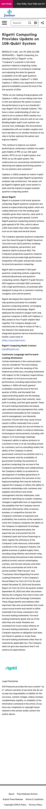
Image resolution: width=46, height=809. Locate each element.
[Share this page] (42, 22)
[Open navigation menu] (4, 22)
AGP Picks (6, 4)
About (11, 794)
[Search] (30, 23)
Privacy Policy (35, 804)
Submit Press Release (13, 799)
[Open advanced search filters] (36, 23)
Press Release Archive (27, 794)
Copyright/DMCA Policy (15, 804)
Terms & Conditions (34, 799)
